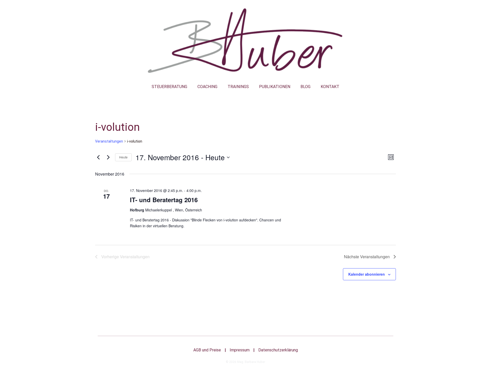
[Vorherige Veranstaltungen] (98, 157)
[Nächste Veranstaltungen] (108, 157)
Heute (123, 157)
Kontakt (330, 86)
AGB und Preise (207, 350)
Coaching (207, 86)
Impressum (240, 350)
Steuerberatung (169, 86)
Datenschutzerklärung (278, 350)
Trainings (238, 86)
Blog (305, 86)
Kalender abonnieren (366, 274)
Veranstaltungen (109, 141)
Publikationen (274, 86)
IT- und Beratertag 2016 (164, 199)
